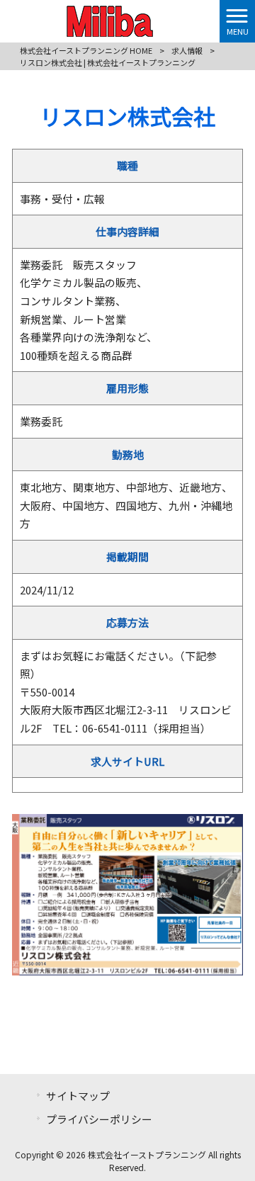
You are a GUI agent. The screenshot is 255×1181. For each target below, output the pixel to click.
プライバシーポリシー (99, 1119)
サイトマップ (78, 1095)
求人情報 (187, 50)
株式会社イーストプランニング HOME (86, 50)
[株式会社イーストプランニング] (110, 19)
